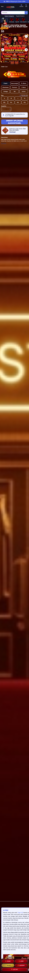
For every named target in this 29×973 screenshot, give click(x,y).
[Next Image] (26, 50)
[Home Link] (10, 7)
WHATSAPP (22, 965)
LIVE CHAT (15, 969)
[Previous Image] (3, 50)
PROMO (9, 961)
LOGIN (21, 961)
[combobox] (13, 12)
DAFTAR (9, 965)
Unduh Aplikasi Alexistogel (14, 121)
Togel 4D (20, 912)
